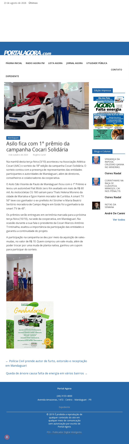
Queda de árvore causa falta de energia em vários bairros (46, 373)
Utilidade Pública (96, 63)
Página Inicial (14, 63)
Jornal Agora (74, 63)
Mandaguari (13, 137)
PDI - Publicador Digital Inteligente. (64, 432)
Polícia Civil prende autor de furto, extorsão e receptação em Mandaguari (46, 363)
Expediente (12, 76)
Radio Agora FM (35, 63)
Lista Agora (55, 63)
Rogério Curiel (39, 154)
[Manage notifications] (6, 437)
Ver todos (119, 219)
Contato (116, 69)
